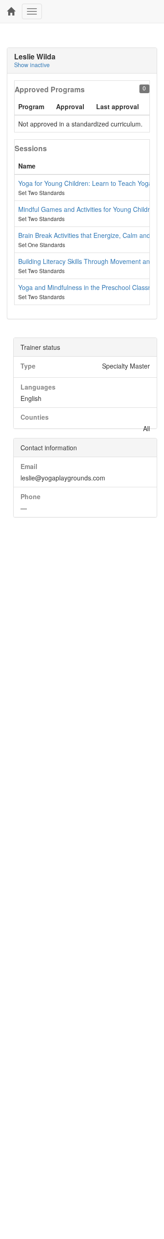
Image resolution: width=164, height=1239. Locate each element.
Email (28, 466)
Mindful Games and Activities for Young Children (87, 209)
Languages (38, 386)
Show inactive (32, 65)
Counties (34, 417)
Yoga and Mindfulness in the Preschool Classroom (90, 287)
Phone (30, 496)
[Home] (11, 11)
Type (28, 365)
